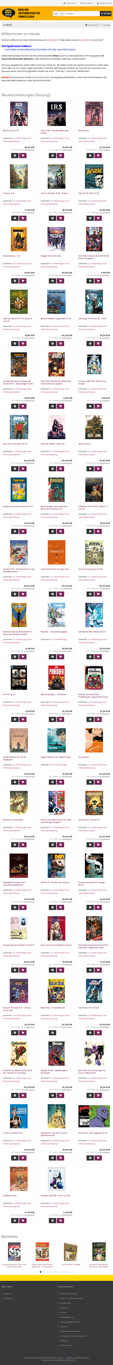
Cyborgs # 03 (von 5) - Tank (92, 318)
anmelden (52, 40)
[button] (58, 13)
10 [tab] (72, 1272)
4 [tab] (51, 1272)
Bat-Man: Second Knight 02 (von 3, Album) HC (91, 1071)
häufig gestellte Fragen (70, 1322)
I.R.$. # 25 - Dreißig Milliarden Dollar (55, 131)
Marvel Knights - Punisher (53, 694)
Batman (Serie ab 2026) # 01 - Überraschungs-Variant (18, 633)
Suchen (105, 14)
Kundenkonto (86, 40)
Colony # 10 (9, 193)
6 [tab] (58, 1272)
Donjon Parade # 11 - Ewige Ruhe (91, 883)
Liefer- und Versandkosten (71, 1298)
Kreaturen (83, 757)
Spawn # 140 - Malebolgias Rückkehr (54, 1071)
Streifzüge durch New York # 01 (18, 945)
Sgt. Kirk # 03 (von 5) (88, 193)
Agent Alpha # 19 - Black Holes (55, 757)
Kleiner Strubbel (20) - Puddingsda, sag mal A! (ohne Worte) (93, 697)
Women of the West (13, 819)
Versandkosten (29, 150)
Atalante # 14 (9, 1195)
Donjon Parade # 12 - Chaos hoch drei (17, 1009)
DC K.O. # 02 (9, 694)
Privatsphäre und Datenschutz (73, 1336)
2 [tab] (44, 1272)
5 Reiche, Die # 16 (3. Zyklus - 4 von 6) (93, 507)
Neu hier (63, 1326)
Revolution (83, 130)
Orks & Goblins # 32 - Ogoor (54, 193)
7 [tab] (61, 1272)
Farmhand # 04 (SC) (88, 1007)
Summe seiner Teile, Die (53, 443)
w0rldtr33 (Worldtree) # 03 (91, 631)
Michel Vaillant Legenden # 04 (56, 318)
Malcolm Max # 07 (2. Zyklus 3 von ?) (17, 319)
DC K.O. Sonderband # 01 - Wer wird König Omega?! (56, 821)
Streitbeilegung (66, 1317)
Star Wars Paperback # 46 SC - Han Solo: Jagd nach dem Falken (93, 947)
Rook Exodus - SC (11, 255)
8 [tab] (65, 1272)
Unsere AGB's (65, 1303)
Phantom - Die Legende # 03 (92, 1133)
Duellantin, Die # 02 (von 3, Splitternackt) (54, 1134)
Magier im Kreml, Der (51, 255)
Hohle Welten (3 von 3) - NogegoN (15, 758)
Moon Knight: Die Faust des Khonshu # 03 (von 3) (54, 507)
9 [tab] (68, 1272)
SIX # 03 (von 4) (11, 130)
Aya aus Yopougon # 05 (90, 569)
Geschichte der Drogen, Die (55, 569)
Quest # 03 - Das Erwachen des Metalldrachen (19, 570)
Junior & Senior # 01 (13, 1133)
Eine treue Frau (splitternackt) (56, 945)
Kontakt (63, 1312)
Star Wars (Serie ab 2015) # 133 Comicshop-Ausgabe (56, 382)
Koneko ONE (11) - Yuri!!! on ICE (55, 1195)
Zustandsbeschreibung (70, 1331)
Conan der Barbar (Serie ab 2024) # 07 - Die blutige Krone (18, 382)
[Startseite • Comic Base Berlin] (20, 13)
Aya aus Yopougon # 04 (15, 443)
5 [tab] (54, 1272)
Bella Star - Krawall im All (53, 1007)
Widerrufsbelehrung (68, 1293)
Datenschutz (65, 1345)
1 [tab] (40, 1272)
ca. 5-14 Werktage (58, 639)
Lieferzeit (7, 1293)
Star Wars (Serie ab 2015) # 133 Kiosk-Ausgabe (93, 257)
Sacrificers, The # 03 (88, 819)
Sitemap (63, 1341)
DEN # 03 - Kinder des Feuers (55, 882)
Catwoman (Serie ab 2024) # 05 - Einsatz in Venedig (17, 1071)
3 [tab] (47, 1272)
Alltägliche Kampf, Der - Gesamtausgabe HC (15, 883)
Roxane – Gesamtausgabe (54, 631)
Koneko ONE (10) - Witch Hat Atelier (92, 382)
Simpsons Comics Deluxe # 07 (18, 506)
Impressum (8, 1298)
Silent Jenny (84, 443)
